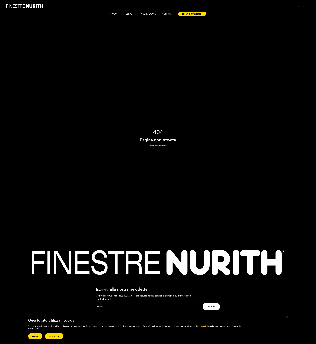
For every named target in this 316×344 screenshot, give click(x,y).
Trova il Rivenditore (192, 14)
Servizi (129, 13)
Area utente (303, 6)
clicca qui (202, 326)
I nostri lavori (148, 13)
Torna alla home (158, 145)
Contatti (166, 13)
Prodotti (114, 13)
